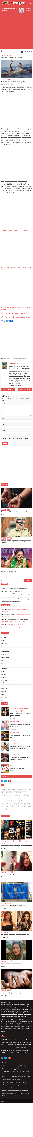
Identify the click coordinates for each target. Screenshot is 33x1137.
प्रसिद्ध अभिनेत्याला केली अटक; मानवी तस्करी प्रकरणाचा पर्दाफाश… (15, 512)
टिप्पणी (3, 404)
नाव (3, 418)
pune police (27, 803)
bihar (13, 789)
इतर (7, 228)
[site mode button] (21, 52)
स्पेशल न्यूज (10, 162)
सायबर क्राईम (4, 697)
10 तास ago (25, 12)
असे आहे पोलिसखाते (6, 640)
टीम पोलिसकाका (12, 84)
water (24, 358)
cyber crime (9, 792)
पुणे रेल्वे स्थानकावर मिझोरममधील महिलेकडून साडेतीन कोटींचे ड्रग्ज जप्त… (7, 179)
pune (21, 358)
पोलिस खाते (10, 159)
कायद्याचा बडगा (7, 157)
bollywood (19, 789)
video (12, 809)
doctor (15, 792)
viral (16, 809)
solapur (12, 806)
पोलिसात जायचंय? (5, 680)
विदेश (3, 694)
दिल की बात (4, 669)
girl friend (4, 795)
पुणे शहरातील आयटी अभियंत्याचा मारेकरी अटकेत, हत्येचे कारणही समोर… (16, 269)
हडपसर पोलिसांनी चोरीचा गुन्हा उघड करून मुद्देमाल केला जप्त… (14, 906)
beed (9, 789)
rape (3, 806)
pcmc (27, 801)
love (9, 798)
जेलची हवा (4, 660)
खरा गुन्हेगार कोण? (5, 652)
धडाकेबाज (4, 674)
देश (10, 200)
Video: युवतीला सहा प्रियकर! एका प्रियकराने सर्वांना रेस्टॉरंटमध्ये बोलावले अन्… (15, 876)
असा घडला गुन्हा (7, 155)
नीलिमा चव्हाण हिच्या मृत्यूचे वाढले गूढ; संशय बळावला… (14, 313)
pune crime (20, 803)
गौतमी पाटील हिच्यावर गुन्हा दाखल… (8, 571)
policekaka (8, 803)
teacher (3, 809)
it (16, 358)
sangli (7, 806)
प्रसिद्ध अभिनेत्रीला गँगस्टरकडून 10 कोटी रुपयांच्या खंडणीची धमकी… (15, 935)
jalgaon (27, 795)
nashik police (15, 801)
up (7, 809)
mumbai (22, 798)
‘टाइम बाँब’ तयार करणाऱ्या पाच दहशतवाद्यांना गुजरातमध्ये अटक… (14, 1082)
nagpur (3, 801)
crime (14, 358)
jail (23, 795)
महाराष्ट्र (10, 175)
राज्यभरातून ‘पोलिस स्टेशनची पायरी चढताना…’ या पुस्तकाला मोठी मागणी (7, 166)
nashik (8, 801)
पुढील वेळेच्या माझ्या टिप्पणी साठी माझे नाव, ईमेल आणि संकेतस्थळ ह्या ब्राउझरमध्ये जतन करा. (15, 439)
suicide (29, 806)
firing (20, 792)
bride (25, 789)
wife (21, 809)
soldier (17, 806)
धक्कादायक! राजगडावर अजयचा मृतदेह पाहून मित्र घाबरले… (14, 230)
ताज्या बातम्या (4, 159)
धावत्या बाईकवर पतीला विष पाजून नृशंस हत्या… (10, 1088)
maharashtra (15, 798)
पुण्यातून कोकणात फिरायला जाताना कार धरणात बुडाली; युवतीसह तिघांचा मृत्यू (16, 308)
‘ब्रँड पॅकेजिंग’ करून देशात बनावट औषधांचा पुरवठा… (7, 232)
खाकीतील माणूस (5, 657)
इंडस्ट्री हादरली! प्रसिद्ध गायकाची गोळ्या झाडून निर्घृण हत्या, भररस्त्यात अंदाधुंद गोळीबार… (7, 206)
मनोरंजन (8, 509)
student (23, 806)
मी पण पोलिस (4, 689)
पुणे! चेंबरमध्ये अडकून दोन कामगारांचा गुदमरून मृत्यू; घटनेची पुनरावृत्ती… (15, 1091)
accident (3, 789)
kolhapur (4, 798)
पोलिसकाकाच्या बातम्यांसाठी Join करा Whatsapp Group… (15, 317)
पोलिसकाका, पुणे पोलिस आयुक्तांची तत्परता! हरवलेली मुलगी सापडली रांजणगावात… (16, 542)
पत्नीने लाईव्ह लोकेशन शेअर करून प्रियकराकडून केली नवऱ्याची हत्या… (14, 1085)
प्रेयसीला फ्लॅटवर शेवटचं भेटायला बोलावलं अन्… (11, 964)
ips (19, 795)
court (30, 789)
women (25, 809)
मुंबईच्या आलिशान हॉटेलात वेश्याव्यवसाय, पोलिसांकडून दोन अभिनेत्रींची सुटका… (7, 220)
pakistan (22, 801)
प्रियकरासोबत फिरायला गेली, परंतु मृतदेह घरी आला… (7, 192)
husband (10, 795)
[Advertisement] (16, 31)
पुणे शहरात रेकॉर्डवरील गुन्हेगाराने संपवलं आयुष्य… (11, 993)
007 (3, 624)
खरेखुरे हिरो (4, 655)
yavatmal (4, 812)
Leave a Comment (6, 358)
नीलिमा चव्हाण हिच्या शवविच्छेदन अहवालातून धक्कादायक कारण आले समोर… (25, 389)
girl (24, 792)
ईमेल (3, 424)
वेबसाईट (3, 430)
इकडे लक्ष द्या (3, 79)
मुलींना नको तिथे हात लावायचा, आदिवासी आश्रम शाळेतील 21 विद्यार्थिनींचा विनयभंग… (15, 1095)
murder (28, 798)
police (18, 358)
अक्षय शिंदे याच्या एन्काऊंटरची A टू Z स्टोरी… (15, 624)
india (16, 795)
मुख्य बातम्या (4, 162)
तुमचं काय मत (5, 666)
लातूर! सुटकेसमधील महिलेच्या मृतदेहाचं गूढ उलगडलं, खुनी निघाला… (14, 621)
